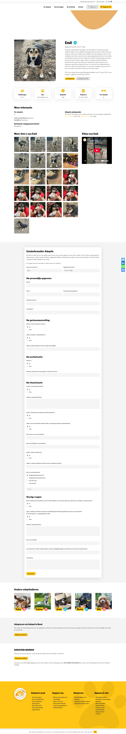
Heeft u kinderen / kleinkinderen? (35, 337)
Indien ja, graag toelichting (33, 397)
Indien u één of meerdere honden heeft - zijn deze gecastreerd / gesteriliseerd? (48, 426)
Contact (98, 714)
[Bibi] (103, 602)
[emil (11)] (21, 193)
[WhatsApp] (106, 1)
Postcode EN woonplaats (70, 291)
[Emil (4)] (70, 144)
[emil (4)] (54, 209)
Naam (28, 282)
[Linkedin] (123, 263)
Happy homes (100, 712)
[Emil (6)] (37, 144)
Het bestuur (36, 703)
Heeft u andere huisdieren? (34, 455)
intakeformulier (84, 116)
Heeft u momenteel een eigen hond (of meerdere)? (40, 415)
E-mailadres (30, 309)
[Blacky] (83, 602)
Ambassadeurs (58, 707)
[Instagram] (109, 1)
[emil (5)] (37, 209)
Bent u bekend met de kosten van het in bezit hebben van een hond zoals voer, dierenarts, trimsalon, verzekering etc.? (59, 503)
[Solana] (42, 602)
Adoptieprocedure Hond (82, 701)
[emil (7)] (70, 193)
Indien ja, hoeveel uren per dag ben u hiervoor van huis (41, 371)
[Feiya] (22, 602)
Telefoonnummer (31, 300)
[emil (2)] (21, 225)
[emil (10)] (37, 193)
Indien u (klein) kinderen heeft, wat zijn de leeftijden (41, 345)
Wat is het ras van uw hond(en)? (35, 434)
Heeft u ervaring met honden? (34, 389)
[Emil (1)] (21, 144)
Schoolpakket (100, 709)
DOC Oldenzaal (37, 705)
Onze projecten (37, 701)
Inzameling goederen (60, 705)
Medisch (98, 701)
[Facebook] (111, 1)
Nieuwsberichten (101, 697)
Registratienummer (69, 267)
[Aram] (63, 602)
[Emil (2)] (37, 160)
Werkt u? (28, 363)
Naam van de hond (32, 267)
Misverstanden (100, 703)
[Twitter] (123, 259)
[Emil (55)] (54, 160)
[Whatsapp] (123, 266)
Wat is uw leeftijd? (31, 540)
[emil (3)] (70, 209)
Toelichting (29, 558)
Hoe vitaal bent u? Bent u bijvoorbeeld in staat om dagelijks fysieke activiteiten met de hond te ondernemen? (57, 549)
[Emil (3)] (21, 160)
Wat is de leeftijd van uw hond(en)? (36, 443)
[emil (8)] (54, 193)
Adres (28, 291)
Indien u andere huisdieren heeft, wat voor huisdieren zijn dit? (43, 463)
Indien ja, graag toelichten (33, 524)
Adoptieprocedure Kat (81, 703)
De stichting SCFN (37, 699)
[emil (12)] (70, 177)
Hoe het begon (36, 697)
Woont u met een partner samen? (35, 326)
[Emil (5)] (54, 144)
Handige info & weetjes (103, 699)
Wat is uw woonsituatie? (36, 478)
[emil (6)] (21, 209)
